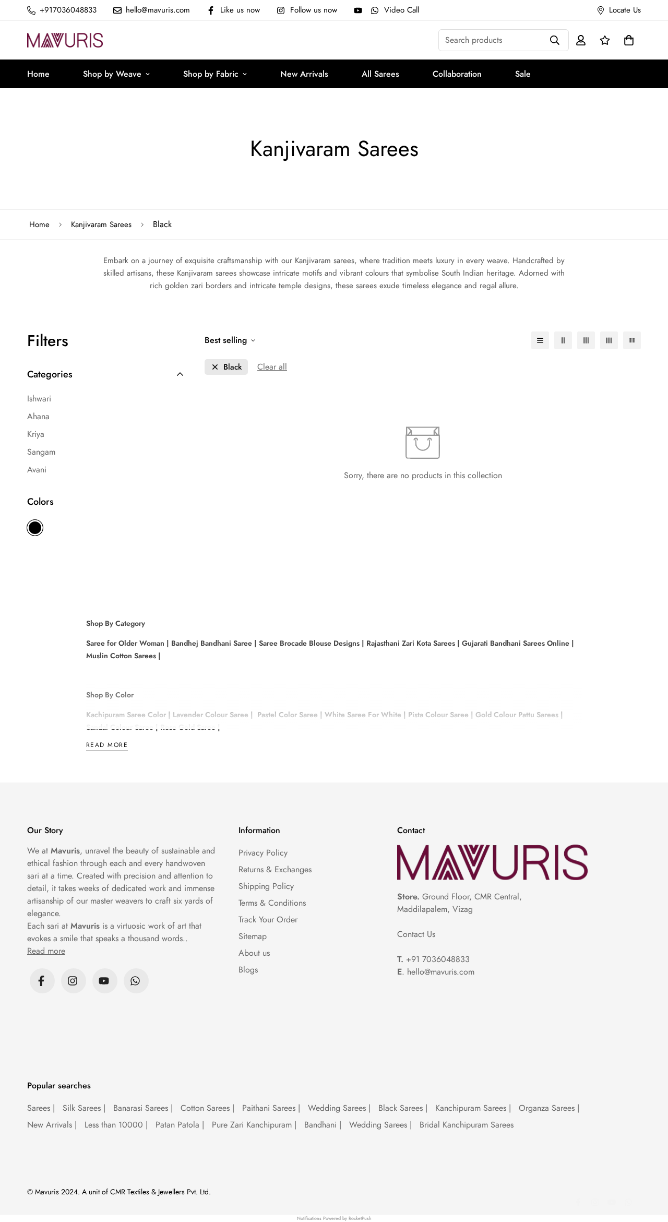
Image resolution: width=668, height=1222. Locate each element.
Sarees (41, 1108)
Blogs (248, 970)
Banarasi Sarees (143, 1108)
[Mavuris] (65, 40)
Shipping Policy (266, 886)
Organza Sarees (549, 1108)
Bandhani (322, 1125)
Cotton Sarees (207, 1108)
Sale (523, 74)
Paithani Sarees (271, 1108)
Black (35, 528)
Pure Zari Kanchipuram (254, 1125)
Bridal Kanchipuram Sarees (467, 1125)
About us (254, 953)
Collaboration (457, 74)
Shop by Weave (112, 74)
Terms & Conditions (272, 903)
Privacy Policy (263, 853)
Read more (107, 746)
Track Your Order (267, 919)
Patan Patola (180, 1125)
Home (38, 74)
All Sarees (380, 74)
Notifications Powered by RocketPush (334, 1218)
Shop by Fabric (210, 74)
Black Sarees (402, 1108)
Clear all (272, 367)
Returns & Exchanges (275, 869)
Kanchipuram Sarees (473, 1108)
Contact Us (416, 934)
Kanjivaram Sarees (101, 224)
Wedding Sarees (339, 1108)
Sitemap (252, 936)
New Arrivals (304, 74)
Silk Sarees (84, 1108)
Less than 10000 (116, 1125)
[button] (627, 40)
